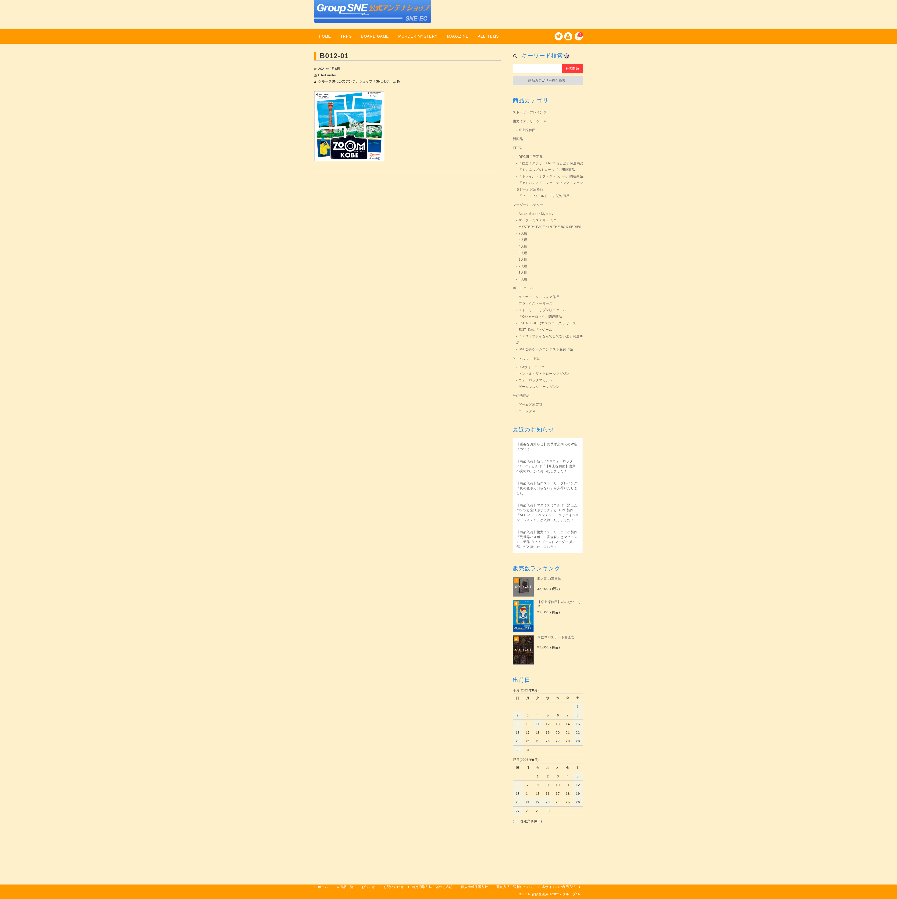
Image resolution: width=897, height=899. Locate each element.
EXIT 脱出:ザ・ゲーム (535, 329)
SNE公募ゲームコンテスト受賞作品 (546, 349)
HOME (325, 36)
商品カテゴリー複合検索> (547, 80)
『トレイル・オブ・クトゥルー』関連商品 (551, 176)
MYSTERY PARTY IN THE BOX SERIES (550, 227)
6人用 (523, 259)
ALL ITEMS (488, 36)
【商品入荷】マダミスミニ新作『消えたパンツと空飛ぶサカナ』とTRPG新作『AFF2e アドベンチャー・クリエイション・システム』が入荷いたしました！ (547, 512)
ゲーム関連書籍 (530, 404)
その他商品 (521, 395)
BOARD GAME (375, 36)
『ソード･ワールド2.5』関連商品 (544, 196)
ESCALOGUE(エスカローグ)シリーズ (547, 323)
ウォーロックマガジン (535, 380)
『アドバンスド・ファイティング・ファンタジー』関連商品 (549, 186)
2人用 (523, 233)
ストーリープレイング (530, 112)
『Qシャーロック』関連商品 (540, 316)
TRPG (346, 36)
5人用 (523, 253)
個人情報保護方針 (474, 887)
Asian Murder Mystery (536, 214)
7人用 (523, 266)
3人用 (523, 240)
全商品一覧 (344, 887)
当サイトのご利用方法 (559, 887)
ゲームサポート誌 (526, 358)
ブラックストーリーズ (535, 303)
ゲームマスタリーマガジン (539, 386)
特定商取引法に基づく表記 (432, 887)
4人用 (523, 246)
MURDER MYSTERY (418, 36)
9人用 (523, 279)
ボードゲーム (523, 288)
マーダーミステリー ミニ (538, 220)
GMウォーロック (532, 367)
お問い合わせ (393, 887)
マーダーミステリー (528, 205)
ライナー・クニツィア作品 (539, 297)
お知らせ (368, 887)
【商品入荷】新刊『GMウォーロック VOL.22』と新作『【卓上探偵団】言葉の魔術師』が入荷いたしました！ (546, 466)
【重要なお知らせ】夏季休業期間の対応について (546, 446)
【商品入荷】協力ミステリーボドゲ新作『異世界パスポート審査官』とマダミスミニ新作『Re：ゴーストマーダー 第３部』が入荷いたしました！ (546, 539)
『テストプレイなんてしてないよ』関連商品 (549, 339)
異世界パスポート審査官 (556, 637)
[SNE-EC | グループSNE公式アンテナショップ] (372, 17)
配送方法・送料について (515, 887)
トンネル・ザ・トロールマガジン (544, 373)
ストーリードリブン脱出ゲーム (542, 310)
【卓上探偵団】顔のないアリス (559, 604)
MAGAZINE (458, 36)
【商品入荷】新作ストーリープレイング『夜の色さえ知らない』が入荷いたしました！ (546, 488)
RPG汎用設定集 (531, 156)
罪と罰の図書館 (549, 579)
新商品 (518, 139)
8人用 (523, 272)
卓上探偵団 (527, 130)
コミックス (527, 411)
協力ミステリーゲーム (530, 121)
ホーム (323, 887)
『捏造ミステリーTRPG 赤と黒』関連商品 (551, 163)
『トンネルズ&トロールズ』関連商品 (547, 170)
